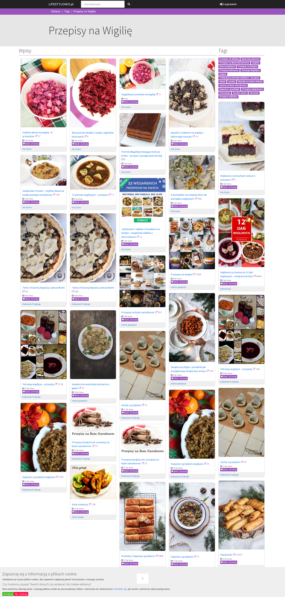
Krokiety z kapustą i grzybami (138, 556)
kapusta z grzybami (229, 89)
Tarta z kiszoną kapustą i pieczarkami (43, 287)
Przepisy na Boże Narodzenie (234, 63)
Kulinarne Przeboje (31, 304)
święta (223, 74)
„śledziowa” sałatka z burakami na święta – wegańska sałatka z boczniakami (140, 233)
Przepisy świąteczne (252, 89)
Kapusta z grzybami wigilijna (187, 463)
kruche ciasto (240, 93)
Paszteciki (226, 554)
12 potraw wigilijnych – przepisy (90, 194)
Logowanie (230, 4)
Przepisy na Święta (247, 66)
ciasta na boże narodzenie (233, 85)
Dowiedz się (120, 589)
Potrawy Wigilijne (251, 70)
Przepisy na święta (181, 274)
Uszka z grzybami (131, 405)
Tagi (66, 11)
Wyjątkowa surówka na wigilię (138, 94)
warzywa (254, 93)
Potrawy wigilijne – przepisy (236, 369)
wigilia (255, 63)
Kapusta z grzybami (182, 556)
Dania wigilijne (227, 66)
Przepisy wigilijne (228, 97)
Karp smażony (80, 504)
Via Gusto (27, 149)
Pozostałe (225, 93)
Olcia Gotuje (78, 517)
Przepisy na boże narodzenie (137, 312)
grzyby (231, 82)
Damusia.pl (225, 289)
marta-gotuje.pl (178, 287)
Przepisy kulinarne (229, 70)
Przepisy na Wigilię (84, 11)
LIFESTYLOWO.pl (61, 4)
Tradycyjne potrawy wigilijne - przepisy (239, 78)
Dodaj (36, 144)
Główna (55, 11)
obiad (222, 82)
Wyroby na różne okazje (250, 82)
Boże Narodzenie (250, 59)
